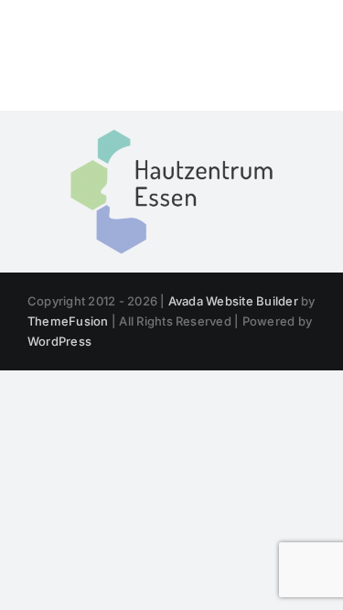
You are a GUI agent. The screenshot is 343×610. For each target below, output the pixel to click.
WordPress (59, 341)
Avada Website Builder (233, 301)
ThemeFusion (68, 321)
